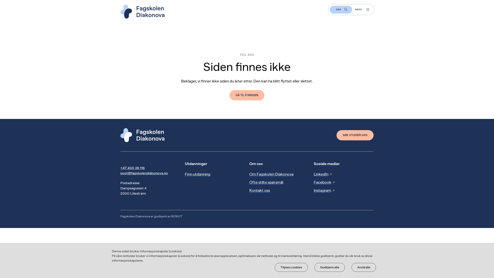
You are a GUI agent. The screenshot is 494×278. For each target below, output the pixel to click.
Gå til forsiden (247, 95)
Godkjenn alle (329, 267)
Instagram (324, 190)
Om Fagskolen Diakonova (271, 174)
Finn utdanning (197, 174)
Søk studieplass (355, 135)
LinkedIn (323, 174)
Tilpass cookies (291, 267)
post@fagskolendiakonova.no (144, 173)
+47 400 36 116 (132, 168)
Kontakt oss (259, 190)
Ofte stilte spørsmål (266, 182)
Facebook (324, 182)
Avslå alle (363, 267)
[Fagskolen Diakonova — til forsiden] (247, 12)
